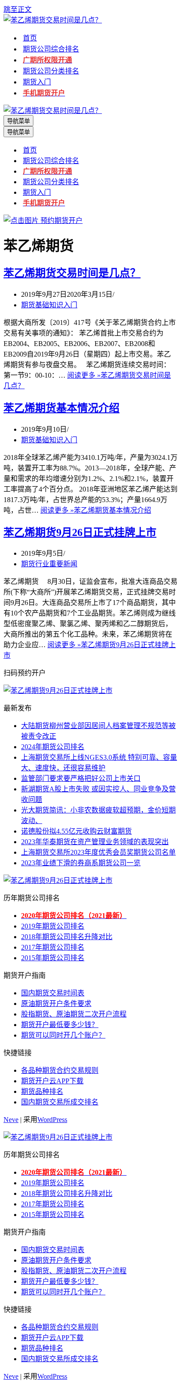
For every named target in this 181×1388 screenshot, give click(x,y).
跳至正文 (18, 9)
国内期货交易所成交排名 (59, 1102)
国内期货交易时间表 (52, 993)
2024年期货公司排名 (52, 746)
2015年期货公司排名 (52, 958)
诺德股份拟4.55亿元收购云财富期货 (76, 831)
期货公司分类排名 (51, 71)
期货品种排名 (42, 1091)
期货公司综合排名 (51, 49)
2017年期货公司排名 (52, 947)
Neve (11, 1119)
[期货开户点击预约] (43, 220)
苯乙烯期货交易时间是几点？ (72, 273)
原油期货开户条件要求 (56, 1003)
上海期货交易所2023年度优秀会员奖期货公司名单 (98, 852)
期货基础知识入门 (49, 305)
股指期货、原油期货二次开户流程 (74, 1014)
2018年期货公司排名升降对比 (66, 936)
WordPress (52, 1119)
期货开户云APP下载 (52, 1081)
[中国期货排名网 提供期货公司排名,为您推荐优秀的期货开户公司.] (53, 20)
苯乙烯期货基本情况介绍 (61, 408)
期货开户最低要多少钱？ (59, 1024)
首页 (30, 38)
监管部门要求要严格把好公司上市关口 (81, 778)
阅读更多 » (95, 510)
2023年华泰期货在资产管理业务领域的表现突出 (95, 841)
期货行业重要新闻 (49, 564)
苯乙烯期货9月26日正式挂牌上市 (80, 532)
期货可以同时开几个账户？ (63, 1035)
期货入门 (37, 82)
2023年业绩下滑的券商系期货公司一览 (81, 863)
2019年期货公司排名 (52, 926)
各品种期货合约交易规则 (59, 1070)
